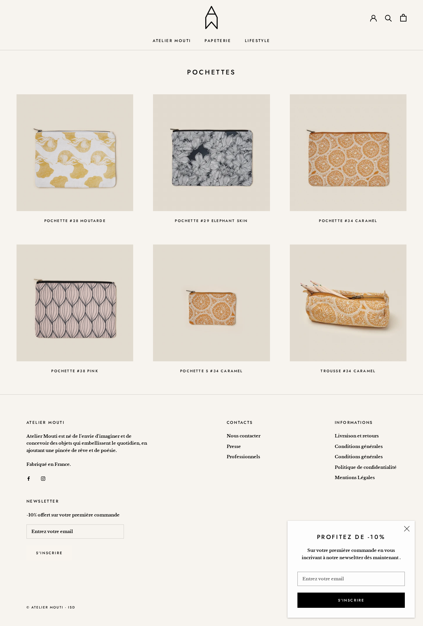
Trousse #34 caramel (348, 371)
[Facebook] (28, 478)
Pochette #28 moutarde (75, 220)
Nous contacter (243, 436)
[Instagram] (43, 478)
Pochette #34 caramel (348, 220)
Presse (234, 446)
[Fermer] (407, 529)
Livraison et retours (357, 436)
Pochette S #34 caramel (211, 371)
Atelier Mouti (172, 41)
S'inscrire (351, 600)
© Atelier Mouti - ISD (50, 607)
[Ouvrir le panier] (403, 18)
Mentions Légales (355, 477)
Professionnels (243, 457)
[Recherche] (388, 17)
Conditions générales (359, 446)
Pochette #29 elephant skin (211, 220)
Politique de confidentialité (366, 467)
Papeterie (218, 41)
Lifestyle (257, 41)
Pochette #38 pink (74, 371)
